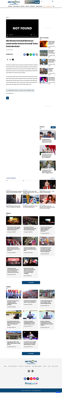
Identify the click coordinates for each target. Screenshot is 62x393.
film (7, 98)
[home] (31, 362)
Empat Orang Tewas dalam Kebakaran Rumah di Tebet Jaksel (52, 44)
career (49, 366)
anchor (44, 366)
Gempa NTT (49, 6)
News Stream (39, 6)
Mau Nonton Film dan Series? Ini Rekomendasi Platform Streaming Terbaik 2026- (29, 271)
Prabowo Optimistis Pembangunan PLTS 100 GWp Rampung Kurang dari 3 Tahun (47, 323)
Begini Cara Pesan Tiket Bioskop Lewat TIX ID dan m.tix (13, 249)
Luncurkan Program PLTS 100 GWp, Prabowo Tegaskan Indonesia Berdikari (13, 302)
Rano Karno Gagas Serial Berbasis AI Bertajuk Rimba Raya (30, 249)
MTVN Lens (32, 6)
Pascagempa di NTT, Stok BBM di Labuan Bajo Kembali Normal (13, 343)
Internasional (16, 6)
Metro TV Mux (55, 366)
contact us (21, 366)
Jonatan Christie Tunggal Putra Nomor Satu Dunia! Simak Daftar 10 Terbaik (30, 343)
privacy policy (27, 366)
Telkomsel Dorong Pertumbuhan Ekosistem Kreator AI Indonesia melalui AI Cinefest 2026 (13, 270)
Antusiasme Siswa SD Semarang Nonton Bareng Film (30, 228)
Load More (31, 282)
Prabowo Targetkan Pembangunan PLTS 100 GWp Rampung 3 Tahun (29, 322)
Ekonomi (23, 6)
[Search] (52, 1)
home (7, 17)
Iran (44, 6)
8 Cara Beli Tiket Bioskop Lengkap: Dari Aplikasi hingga (46, 229)
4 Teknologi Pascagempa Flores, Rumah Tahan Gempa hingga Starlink (46, 302)
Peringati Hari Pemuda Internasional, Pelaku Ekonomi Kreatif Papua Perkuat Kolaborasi (46, 249)
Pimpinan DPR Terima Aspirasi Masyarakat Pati (52, 61)
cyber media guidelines (37, 366)
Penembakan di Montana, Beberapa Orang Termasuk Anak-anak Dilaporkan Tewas (13, 323)
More (53, 127)
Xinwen (27, 6)
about (5, 366)
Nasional (10, 6)
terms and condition (12, 366)
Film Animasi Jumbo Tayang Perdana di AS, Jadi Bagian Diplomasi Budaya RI (13, 228)
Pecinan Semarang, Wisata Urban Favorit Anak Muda (30, 301)
